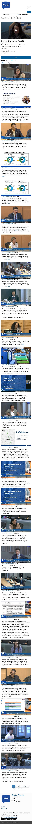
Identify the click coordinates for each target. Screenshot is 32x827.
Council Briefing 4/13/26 (8, 279)
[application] (16, 30)
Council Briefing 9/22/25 (8, 685)
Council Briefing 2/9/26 (7, 478)
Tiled (11, 63)
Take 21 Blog (4, 808)
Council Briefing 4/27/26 (8, 252)
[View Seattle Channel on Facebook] (2, 819)
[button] (16, 30)
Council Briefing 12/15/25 (8, 590)
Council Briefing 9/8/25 (7, 743)
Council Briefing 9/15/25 (8, 716)
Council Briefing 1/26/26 (8, 533)
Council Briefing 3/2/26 (7, 420)
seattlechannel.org (23, 14)
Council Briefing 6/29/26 (8, 140)
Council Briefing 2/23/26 (8, 447)
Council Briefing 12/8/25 (8, 619)
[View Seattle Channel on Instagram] (6, 819)
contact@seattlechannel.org (10, 817)
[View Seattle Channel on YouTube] (12, 819)
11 (21, 788)
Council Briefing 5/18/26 (8, 196)
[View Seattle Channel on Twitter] (4, 819)
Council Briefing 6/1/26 (7, 167)
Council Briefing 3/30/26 (8, 306)
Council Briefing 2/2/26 (7, 506)
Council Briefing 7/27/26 (8, 108)
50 (16, 60)
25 (12, 60)
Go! (29, 12)
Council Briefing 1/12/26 (8, 563)
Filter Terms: (4, 53)
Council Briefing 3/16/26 (8, 364)
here (23, 89)
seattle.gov (7, 14)
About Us (3, 806)
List (5, 63)
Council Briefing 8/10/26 (8, 81)
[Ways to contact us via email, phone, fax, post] (16, 819)
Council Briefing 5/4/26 (7, 223)
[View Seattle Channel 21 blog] (14, 819)
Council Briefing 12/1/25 (8, 657)
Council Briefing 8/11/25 (8, 770)
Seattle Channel (18, 795)
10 (8, 60)
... (24, 788)
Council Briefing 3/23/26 (8, 337)
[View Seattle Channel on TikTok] (8, 819)
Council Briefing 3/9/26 (7, 393)
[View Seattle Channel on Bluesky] (10, 819)
